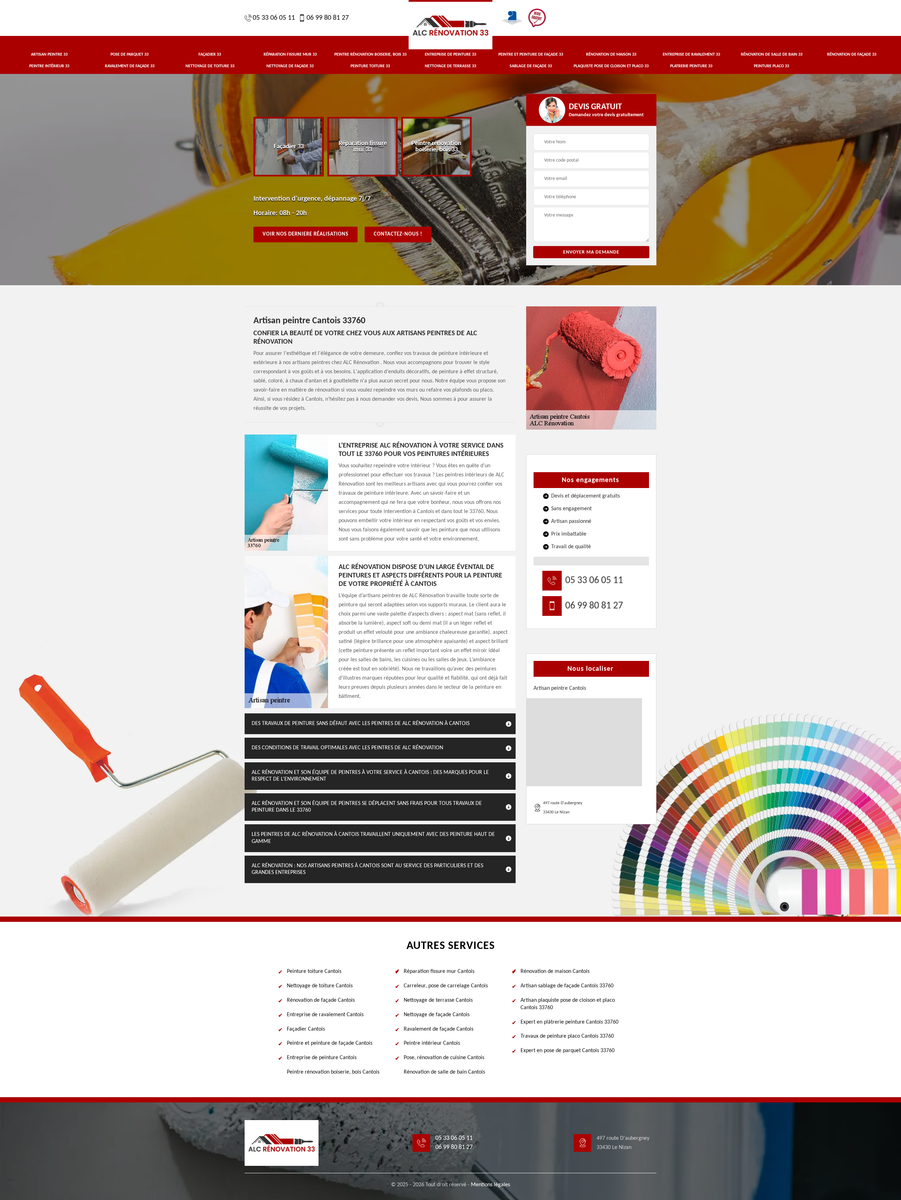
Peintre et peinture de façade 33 (530, 54)
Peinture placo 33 (771, 66)
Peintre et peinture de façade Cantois (329, 1043)
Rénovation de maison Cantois (555, 971)
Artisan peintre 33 (49, 54)
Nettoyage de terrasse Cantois (438, 1000)
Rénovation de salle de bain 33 (771, 54)
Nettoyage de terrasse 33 (450, 66)
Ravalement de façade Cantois (438, 1029)
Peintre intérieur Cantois (432, 1043)
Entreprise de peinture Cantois (322, 1058)
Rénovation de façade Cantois (321, 1000)
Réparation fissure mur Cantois (439, 971)
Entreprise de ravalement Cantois (325, 1015)
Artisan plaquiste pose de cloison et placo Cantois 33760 (568, 1004)
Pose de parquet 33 (130, 54)
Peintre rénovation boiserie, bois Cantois (333, 1072)
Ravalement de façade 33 (130, 66)
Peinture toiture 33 (370, 66)
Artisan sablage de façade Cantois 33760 (567, 986)
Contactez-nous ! (398, 234)
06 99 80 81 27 (328, 17)
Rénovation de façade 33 (851, 54)
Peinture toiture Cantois (314, 971)
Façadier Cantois (306, 1029)
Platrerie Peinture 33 (691, 66)
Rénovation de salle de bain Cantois (444, 1072)
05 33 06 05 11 (274, 17)
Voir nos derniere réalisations (305, 234)
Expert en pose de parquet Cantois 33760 (568, 1051)
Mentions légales (490, 1185)
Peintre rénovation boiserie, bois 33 (370, 54)
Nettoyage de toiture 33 (209, 66)
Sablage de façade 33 (531, 66)
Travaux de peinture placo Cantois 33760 (567, 1036)
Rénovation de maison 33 (611, 54)
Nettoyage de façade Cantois (437, 1015)
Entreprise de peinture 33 (450, 54)
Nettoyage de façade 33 (290, 66)
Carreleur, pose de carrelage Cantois (446, 986)
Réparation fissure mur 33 (290, 54)
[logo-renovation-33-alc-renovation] (450, 24)
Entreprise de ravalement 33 (691, 54)
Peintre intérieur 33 (49, 66)
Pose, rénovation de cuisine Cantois (444, 1058)
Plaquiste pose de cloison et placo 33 (611, 66)
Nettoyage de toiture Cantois (320, 986)
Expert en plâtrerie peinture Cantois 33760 (569, 1022)
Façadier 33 (210, 54)
